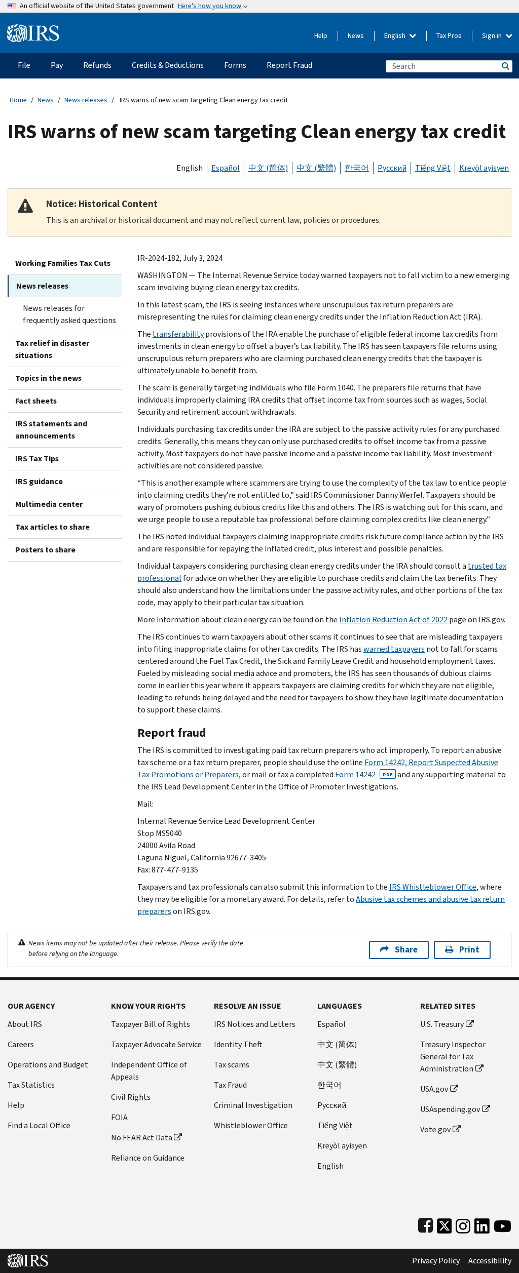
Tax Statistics (31, 1085)
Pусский (331, 1105)
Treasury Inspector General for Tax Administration (453, 1056)
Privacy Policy (436, 1261)
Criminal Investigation (253, 1105)
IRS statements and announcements (51, 429)
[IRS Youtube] (502, 1223)
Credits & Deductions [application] (168, 65)
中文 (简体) (268, 168)
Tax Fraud (230, 1085)
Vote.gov (435, 1129)
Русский (392, 168)
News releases (85, 100)
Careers (21, 1044)
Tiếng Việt (433, 168)
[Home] (33, 29)
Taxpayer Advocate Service (156, 1044)
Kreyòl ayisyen (484, 168)
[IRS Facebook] (425, 1223)
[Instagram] (463, 1223)
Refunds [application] (97, 65)
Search (504, 66)
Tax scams (231, 1064)
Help (320, 36)
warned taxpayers (394, 649)
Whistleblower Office (251, 1125)
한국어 (357, 168)
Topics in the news (48, 378)
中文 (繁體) (316, 168)
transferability (178, 334)
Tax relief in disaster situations (52, 349)
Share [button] (406, 950)
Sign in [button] (492, 36)
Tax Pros (449, 36)
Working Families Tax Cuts (62, 263)
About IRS (25, 1024)
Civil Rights (131, 1097)
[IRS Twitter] (444, 1223)
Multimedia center (49, 504)
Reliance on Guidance (147, 1157)
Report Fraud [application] (289, 65)
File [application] (24, 65)
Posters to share (45, 549)
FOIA (119, 1117)
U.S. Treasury (442, 1024)
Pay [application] (57, 65)
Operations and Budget (48, 1064)
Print (469, 950)
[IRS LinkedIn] (482, 1223)
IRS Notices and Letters (254, 1024)
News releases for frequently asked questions (69, 314)
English (395, 36)
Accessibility (489, 1261)
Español (225, 168)
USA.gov (434, 1089)
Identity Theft (238, 1044)
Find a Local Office (39, 1125)
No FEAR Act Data (141, 1137)
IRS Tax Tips (37, 458)
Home (18, 100)
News (356, 36)
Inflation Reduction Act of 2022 (393, 619)
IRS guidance (39, 481)
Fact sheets (36, 400)
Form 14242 (364, 774)
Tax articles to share (52, 527)
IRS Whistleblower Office (432, 887)
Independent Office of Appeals (149, 1070)
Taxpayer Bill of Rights (150, 1024)
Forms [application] (235, 65)
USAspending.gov (450, 1109)
